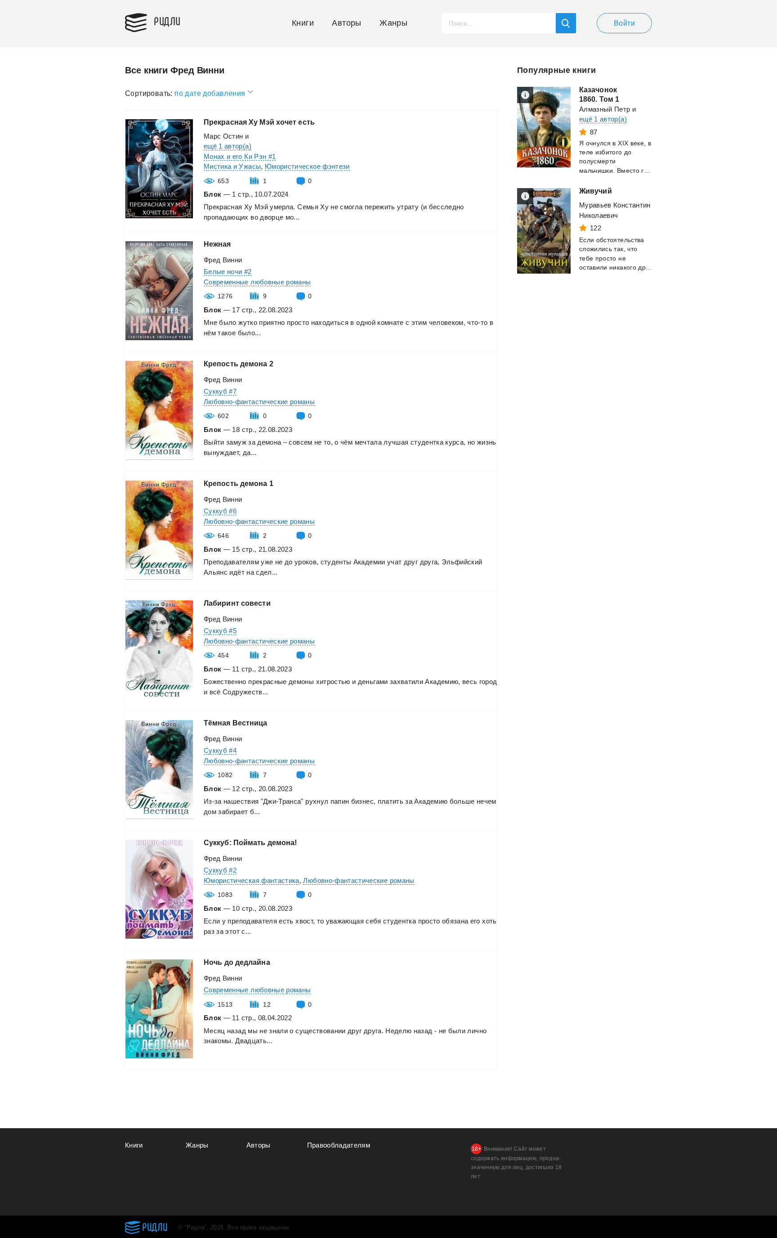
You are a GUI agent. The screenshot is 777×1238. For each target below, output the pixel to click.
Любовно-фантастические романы (259, 401)
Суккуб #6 (220, 511)
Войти (624, 23)
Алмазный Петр (604, 109)
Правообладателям (339, 1145)
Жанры (393, 22)
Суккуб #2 (220, 870)
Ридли (167, 20)
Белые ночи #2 (228, 271)
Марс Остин (223, 136)
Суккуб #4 (220, 750)
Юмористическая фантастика (251, 880)
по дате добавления (210, 93)
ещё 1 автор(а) (227, 146)
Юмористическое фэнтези (307, 166)
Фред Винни (223, 260)
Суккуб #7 (220, 391)
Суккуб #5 (220, 631)
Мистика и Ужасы (232, 166)
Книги (303, 22)
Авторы (346, 22)
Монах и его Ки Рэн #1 (240, 156)
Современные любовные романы (257, 282)
